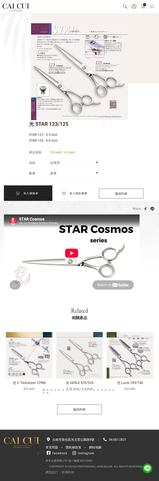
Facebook (145, 209)
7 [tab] (67, 390)
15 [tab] (98, 390)
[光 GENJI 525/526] (79, 355)
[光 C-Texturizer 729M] (29, 355)
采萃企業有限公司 (16, 7)
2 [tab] (47, 390)
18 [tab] (110, 390)
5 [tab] (59, 390)
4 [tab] (55, 390)
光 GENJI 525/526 (79, 383)
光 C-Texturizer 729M (29, 383)
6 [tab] (63, 390)
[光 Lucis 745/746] (130, 355)
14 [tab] (94, 390)
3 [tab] (51, 390)
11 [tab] (82, 390)
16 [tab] (102, 390)
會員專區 (134, 6)
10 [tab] (79, 390)
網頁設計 (52, 472)
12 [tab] (86, 390)
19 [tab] (113, 390)
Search (125, 6)
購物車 (144, 4)
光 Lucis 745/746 (130, 383)
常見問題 (52, 447)
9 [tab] (75, 390)
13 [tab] (90, 390)
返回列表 (121, 193)
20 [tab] (44, 393)
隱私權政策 (73, 447)
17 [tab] (106, 390)
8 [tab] (71, 390)
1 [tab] (44, 390)
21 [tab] (47, 393)
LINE (152, 209)
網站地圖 (95, 447)
